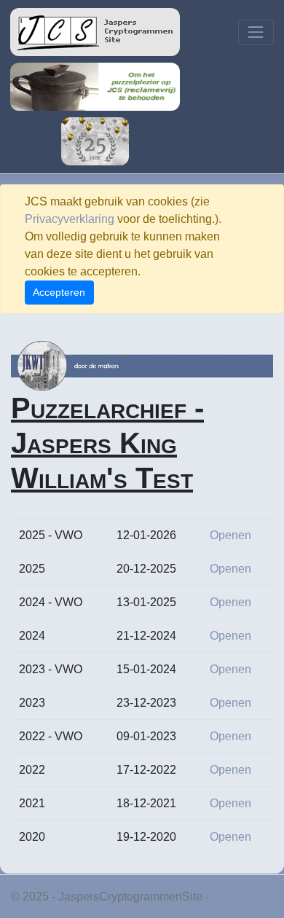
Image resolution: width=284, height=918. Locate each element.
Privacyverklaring (69, 219)
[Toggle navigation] (256, 32)
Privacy (231, 896)
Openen (230, 535)
